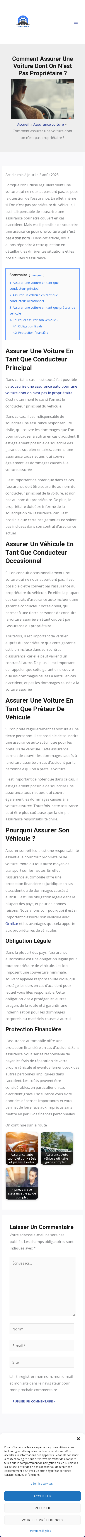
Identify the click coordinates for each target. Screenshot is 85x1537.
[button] (78, 1439)
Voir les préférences (42, 1520)
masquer (37, 275)
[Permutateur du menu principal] (76, 22)
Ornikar (11, 923)
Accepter (43, 1496)
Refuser (42, 1508)
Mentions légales (40, 1531)
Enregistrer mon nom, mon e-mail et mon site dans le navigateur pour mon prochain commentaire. (41, 1383)
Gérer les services (42, 1484)
